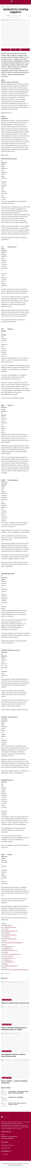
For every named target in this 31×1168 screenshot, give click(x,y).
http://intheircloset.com (10, 927)
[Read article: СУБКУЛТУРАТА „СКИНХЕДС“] (4, 1099)
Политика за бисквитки (7, 1138)
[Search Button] (29, 2)
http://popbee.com (9, 946)
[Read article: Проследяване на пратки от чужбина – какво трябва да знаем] (15, 1042)
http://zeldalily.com (9, 962)
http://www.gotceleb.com (11, 950)
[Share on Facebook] (5, 49)
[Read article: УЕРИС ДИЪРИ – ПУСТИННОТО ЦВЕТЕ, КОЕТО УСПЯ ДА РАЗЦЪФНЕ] (4, 1093)
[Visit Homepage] (15, 2)
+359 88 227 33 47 (5, 1148)
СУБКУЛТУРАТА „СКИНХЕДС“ (16, 1097)
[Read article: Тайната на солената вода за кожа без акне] (15, 991)
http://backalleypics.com (11, 966)
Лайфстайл (8, 6)
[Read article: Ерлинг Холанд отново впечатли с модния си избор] (4, 1104)
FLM (8, 15)
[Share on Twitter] (15, 49)
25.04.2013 (14, 15)
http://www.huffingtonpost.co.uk (13, 954)
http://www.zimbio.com (10, 935)
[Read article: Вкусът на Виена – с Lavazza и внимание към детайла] (15, 1069)
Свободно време (16, 6)
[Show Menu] (1, 2)
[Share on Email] (25, 49)
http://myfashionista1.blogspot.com (14, 942)
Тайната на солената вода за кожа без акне (15, 1003)
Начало (2, 6)
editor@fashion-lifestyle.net (7, 1145)
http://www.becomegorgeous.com (20, 969)
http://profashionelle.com (11, 931)
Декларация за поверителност (9, 1136)
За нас (3, 1134)
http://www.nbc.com (10, 958)
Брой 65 (8, 973)
